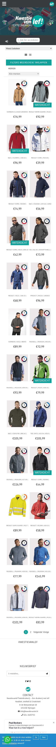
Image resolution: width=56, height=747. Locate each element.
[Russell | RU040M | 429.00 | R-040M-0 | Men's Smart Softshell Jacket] (17, 551)
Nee (44, 737)
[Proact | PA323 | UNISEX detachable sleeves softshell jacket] (40, 276)
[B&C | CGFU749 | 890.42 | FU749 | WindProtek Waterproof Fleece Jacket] (17, 414)
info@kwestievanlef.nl (29, 711)
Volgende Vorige (41, 632)
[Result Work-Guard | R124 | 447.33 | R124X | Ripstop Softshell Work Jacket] (40, 597)
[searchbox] (28, 40)
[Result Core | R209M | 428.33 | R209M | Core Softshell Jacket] (40, 459)
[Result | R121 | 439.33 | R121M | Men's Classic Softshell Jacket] (17, 276)
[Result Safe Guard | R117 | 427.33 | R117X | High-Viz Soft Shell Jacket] (17, 505)
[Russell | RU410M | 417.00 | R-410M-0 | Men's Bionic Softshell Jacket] (17, 459)
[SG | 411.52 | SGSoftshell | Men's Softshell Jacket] (40, 230)
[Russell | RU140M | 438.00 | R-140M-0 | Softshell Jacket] (17, 597)
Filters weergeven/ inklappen (28, 62)
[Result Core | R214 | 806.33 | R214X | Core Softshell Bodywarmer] (17, 230)
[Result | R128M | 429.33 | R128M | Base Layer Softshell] (40, 505)
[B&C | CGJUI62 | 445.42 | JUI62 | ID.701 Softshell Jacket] (40, 184)
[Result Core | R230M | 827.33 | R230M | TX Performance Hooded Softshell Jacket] (17, 184)
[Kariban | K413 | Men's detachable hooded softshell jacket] (17, 322)
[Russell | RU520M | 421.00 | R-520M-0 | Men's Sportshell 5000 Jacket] (40, 551)
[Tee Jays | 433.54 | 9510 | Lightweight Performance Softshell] (40, 414)
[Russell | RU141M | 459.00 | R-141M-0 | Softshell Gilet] (17, 368)
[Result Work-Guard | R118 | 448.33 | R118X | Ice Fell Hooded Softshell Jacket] (40, 92)
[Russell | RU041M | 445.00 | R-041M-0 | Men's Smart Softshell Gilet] (40, 322)
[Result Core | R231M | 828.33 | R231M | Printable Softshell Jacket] (40, 138)
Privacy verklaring (9, 743)
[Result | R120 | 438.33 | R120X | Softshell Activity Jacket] (40, 368)
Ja (36, 737)
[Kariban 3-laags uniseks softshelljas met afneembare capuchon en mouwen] (17, 92)
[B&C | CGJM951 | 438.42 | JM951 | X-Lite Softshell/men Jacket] (17, 138)
